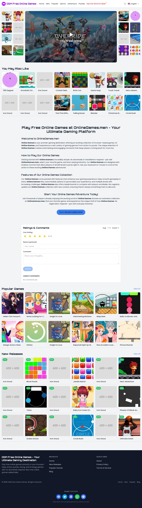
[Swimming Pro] (135, 39)
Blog (51, 471)
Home (41, 3)
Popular (54, 3)
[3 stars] (35, 236)
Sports (63, 3)
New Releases (55, 464)
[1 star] (25, 236)
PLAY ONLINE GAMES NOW (71, 212)
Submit (28, 269)
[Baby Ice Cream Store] (18, 16)
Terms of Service (103, 468)
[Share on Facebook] (58, 496)
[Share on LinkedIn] (71, 496)
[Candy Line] (124, 50)
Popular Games (56, 468)
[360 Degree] (135, 16)
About (99, 461)
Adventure (72, 3)
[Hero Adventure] (124, 27)
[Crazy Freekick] (18, 50)
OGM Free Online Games (21, 3)
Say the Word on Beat (96, 3)
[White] (7, 39)
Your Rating (27, 232)
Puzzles (82, 3)
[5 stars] (45, 236)
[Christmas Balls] (135, 50)
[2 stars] (30, 236)
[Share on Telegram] (83, 496)
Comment (27, 251)
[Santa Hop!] (7, 16)
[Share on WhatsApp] (77, 496)
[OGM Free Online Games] (4, 4)
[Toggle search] (125, 4)
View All (137, 288)
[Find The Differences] (124, 16)
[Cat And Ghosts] (7, 50)
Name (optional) (30, 242)
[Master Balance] (135, 27)
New (48, 3)
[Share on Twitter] (64, 496)
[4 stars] (40, 236)
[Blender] (7, 27)
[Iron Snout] (18, 27)
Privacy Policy (102, 464)
